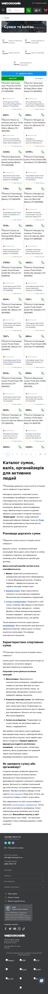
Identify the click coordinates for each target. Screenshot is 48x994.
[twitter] (10, 928)
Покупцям (8, 870)
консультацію (16, 794)
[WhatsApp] (9, 843)
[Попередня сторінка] (3, 454)
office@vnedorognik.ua (13, 857)
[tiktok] (23, 928)
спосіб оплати (18, 805)
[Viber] (13, 843)
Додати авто (26, 73)
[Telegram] (5, 843)
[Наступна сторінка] (45, 454)
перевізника (31, 805)
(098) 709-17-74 (10, 864)
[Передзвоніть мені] (28, 10)
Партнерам (12, 894)
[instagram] (19, 928)
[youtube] (14, 928)
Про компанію (9, 881)
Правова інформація (11, 887)
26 (40, 454)
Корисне (7, 876)
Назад (6, 18)
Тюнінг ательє (13, 897)
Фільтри (12, 78)
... (35, 454)
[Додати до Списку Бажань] (20, 84)
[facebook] (5, 928)
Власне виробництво (16, 901)
